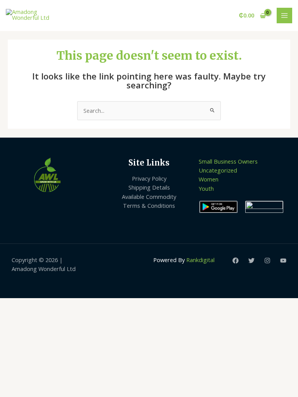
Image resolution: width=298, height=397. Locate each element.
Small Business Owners (228, 161)
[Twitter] (251, 260)
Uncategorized (218, 170)
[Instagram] (267, 260)
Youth (206, 188)
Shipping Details (149, 187)
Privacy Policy (149, 178)
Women (208, 179)
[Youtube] (283, 260)
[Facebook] (235, 260)
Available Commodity (149, 196)
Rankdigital (200, 260)
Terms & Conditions (149, 205)
